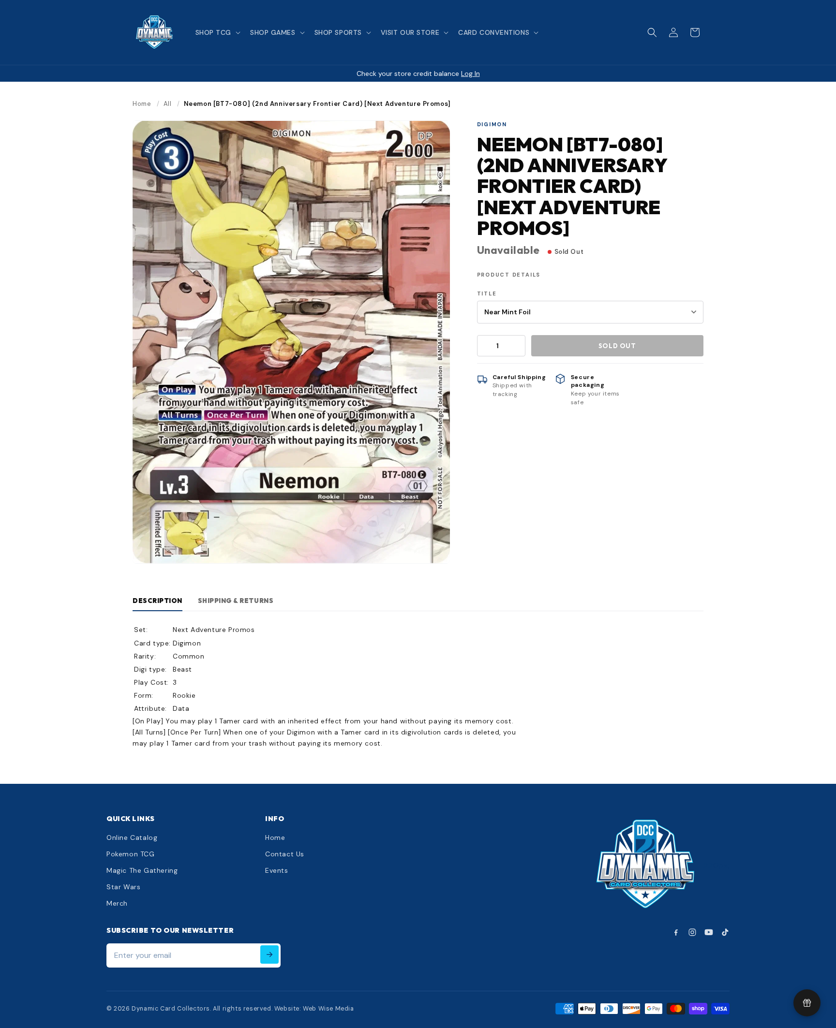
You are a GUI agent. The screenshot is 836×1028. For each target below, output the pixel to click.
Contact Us (284, 854)
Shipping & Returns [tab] (235, 600)
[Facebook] (676, 932)
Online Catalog (131, 837)
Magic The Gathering (142, 870)
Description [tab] (157, 600)
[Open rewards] (807, 1002)
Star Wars (123, 886)
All (168, 104)
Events (276, 870)
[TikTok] (725, 932)
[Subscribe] (269, 954)
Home (142, 104)
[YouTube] (708, 932)
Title (487, 293)
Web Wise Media (328, 1009)
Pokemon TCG (130, 854)
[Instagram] (692, 932)
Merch (117, 903)
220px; (716, 865)
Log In (470, 73)
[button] (217, 32)
